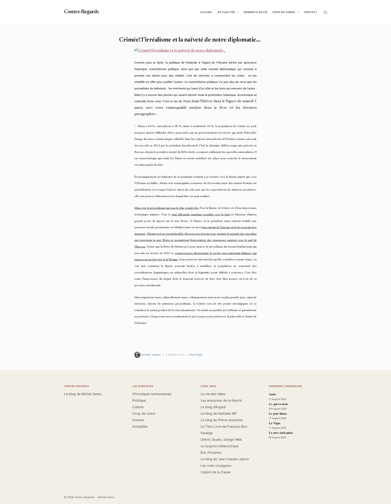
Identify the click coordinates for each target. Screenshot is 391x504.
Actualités (226, 12)
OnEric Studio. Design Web (221, 439)
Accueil (206, 12)
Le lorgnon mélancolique (219, 446)
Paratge (207, 433)
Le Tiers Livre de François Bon (224, 426)
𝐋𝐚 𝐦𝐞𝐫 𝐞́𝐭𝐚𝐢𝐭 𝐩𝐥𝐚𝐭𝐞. (281, 433)
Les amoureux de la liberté (221, 400)
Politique (196, 354)
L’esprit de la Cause (216, 472)
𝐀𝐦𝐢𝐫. (273, 394)
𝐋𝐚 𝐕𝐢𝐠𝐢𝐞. (275, 423)
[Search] (325, 12)
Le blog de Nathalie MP (219, 413)
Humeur (138, 420)
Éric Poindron (211, 452)
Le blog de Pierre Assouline (222, 420)
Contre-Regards (81, 12)
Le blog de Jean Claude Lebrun (225, 459)
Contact (310, 12)
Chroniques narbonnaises (151, 394)
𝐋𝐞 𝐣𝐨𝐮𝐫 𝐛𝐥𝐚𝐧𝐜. (278, 413)
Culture (138, 407)
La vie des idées (213, 394)
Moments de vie (255, 12)
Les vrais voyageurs (216, 465)
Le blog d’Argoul (213, 407)
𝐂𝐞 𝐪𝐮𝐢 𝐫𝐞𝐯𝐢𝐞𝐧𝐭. (278, 404)
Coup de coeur (283, 12)
